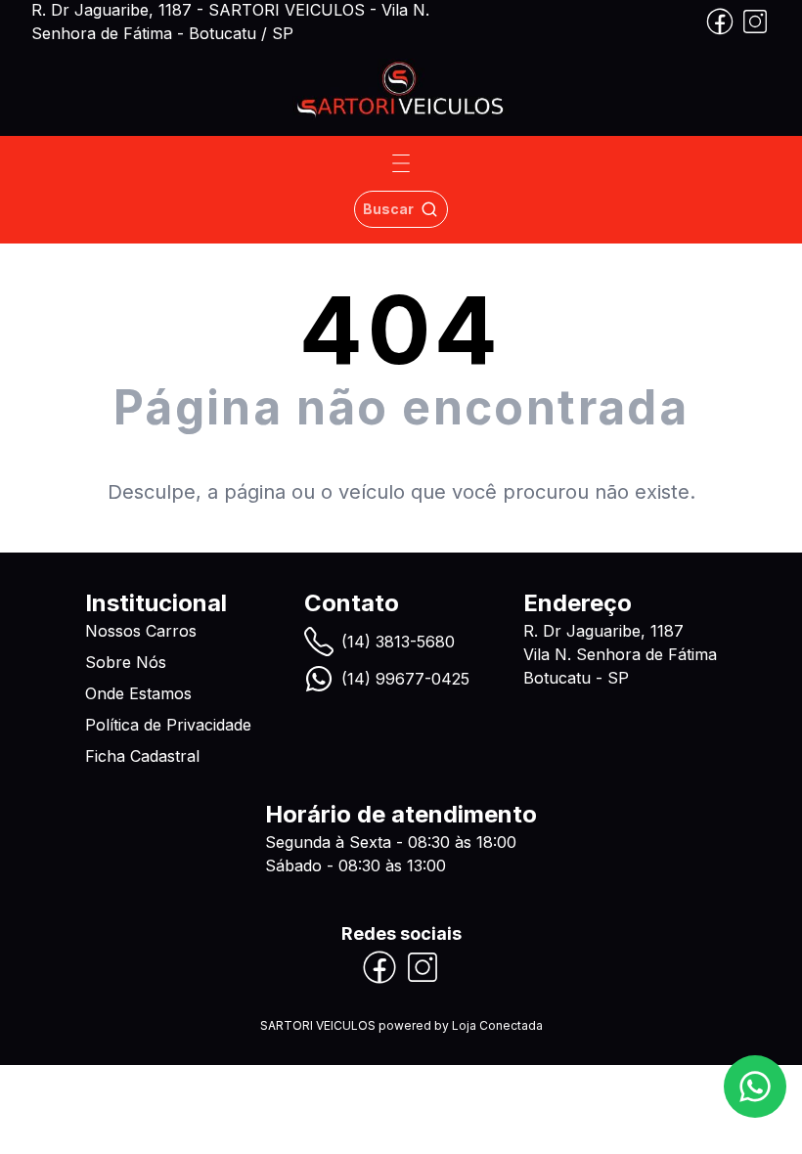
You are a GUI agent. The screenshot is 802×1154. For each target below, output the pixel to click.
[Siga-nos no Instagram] (755, 21)
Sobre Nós (125, 662)
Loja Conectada (497, 1025)
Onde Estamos (138, 693)
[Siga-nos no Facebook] (719, 21)
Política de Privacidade (168, 724)
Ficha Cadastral (142, 756)
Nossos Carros (141, 631)
